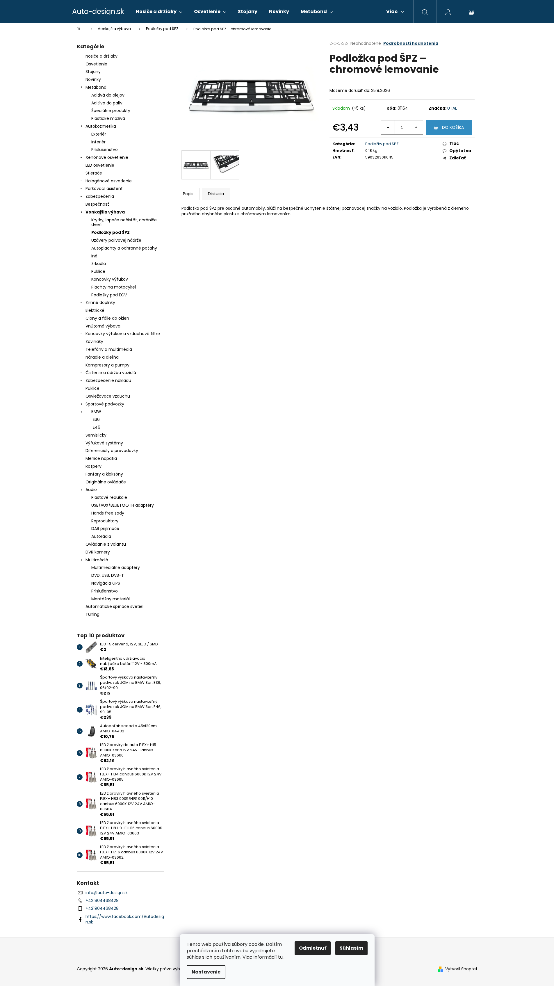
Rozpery (93, 466)
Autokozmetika (100, 126)
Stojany (93, 71)
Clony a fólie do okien (107, 318)
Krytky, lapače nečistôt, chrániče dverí (124, 222)
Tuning (92, 614)
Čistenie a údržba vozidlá (110, 372)
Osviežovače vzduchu (107, 396)
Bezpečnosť (97, 204)
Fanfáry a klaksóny (104, 474)
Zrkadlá (98, 263)
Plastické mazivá (108, 118)
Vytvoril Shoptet (461, 969)
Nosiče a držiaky (101, 56)
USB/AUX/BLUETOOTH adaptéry (122, 505)
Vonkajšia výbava (105, 212)
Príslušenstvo (104, 149)
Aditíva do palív (106, 103)
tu (280, 957)
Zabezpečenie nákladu (108, 380)
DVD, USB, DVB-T (107, 575)
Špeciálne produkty (110, 110)
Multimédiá (96, 560)
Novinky (93, 79)
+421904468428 (102, 900)
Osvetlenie (96, 64)
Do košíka (453, 127)
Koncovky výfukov (109, 279)
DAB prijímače (105, 528)
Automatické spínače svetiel (114, 606)
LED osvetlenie (99, 165)
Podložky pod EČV (109, 295)
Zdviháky (94, 341)
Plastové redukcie (109, 497)
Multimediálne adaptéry (115, 567)
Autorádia (101, 536)
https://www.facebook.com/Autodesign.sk (124, 919)
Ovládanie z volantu (105, 544)
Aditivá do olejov (107, 95)
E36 (96, 419)
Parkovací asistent (104, 188)
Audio (91, 489)
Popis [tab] (188, 194)
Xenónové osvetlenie (106, 157)
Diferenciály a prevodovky (111, 450)
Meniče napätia (101, 458)
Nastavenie (206, 972)
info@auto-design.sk (106, 893)
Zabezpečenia (99, 196)
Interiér (98, 142)
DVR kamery (97, 552)
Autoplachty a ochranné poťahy (124, 248)
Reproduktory (104, 521)
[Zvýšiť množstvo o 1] (416, 127)
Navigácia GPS (105, 583)
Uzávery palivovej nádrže (116, 240)
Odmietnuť (312, 948)
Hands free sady (107, 513)
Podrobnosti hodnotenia (410, 43)
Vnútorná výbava (102, 326)
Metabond (95, 87)
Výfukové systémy (104, 443)
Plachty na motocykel (113, 287)
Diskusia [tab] (216, 194)
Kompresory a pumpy (107, 365)
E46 (96, 427)
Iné (94, 256)
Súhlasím (351, 948)
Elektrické (94, 310)
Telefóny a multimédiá (108, 349)
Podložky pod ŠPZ (110, 232)
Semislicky (95, 435)
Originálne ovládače (105, 482)
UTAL (452, 108)
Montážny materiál (110, 599)
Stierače (93, 173)
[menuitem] (159, 11)
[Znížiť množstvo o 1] (388, 127)
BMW (96, 411)
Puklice (98, 271)
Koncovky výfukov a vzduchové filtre (122, 334)
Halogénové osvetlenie (108, 181)
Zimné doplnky (100, 302)
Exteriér (98, 134)
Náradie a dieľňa (102, 357)
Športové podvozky (104, 404)
